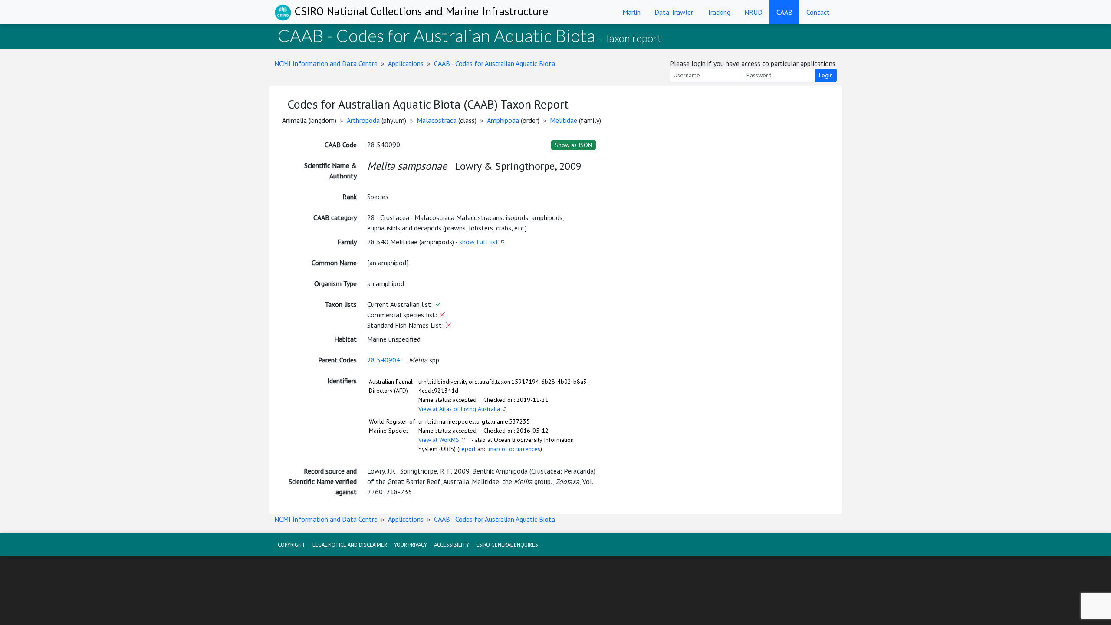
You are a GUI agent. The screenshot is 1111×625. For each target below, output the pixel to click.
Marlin (631, 12)
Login (826, 75)
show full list (479, 241)
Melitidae (563, 120)
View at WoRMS (438, 440)
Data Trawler (673, 12)
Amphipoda (503, 120)
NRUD (753, 12)
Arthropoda (363, 120)
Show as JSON (573, 145)
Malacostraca (437, 120)
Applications (406, 63)
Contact (818, 12)
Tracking (718, 12)
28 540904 (383, 359)
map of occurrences (514, 449)
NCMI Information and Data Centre (326, 63)
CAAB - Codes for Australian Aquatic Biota (494, 63)
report (467, 449)
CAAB (784, 12)
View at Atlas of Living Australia (459, 409)
